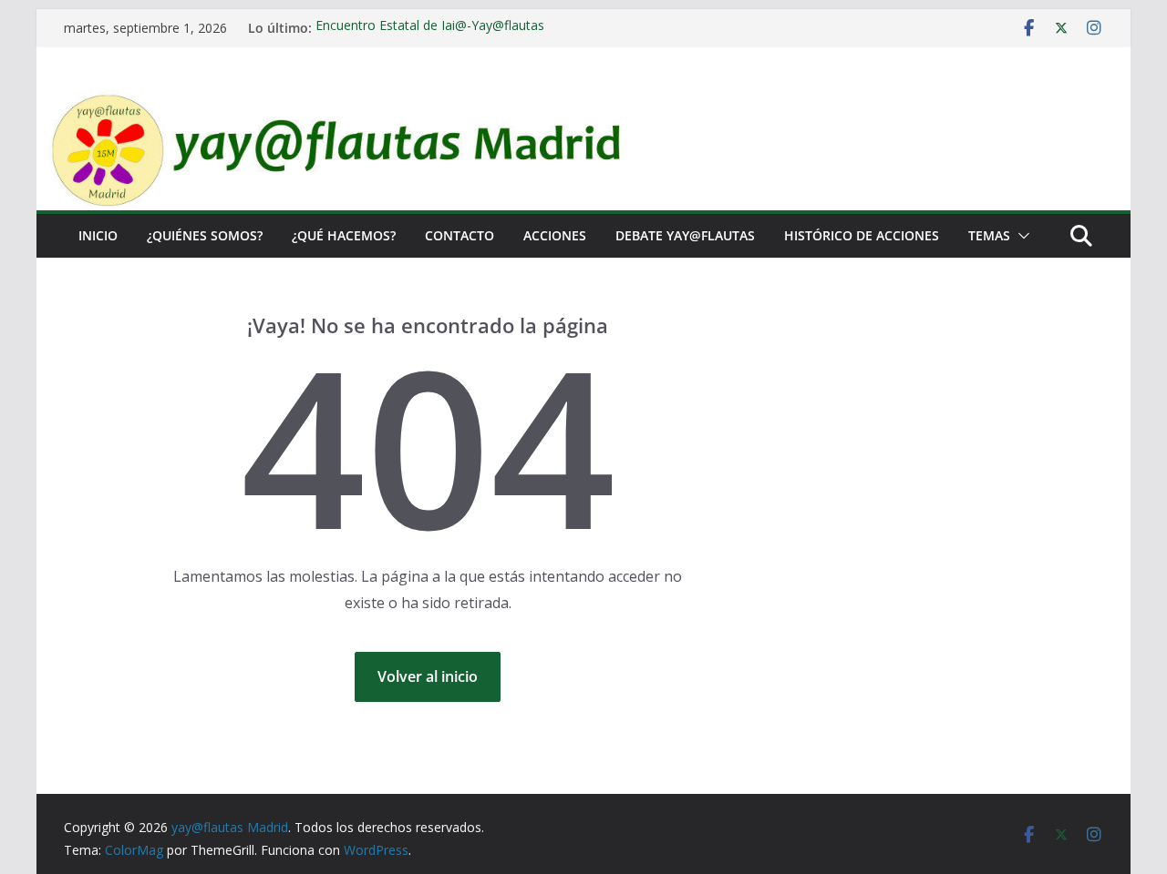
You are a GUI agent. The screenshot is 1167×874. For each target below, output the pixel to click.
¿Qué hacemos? (344, 235)
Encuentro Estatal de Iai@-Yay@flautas (429, 27)
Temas (989, 235)
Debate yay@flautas (685, 235)
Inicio (98, 235)
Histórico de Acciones (861, 235)
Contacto (459, 235)
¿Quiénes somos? (205, 235)
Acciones (554, 235)
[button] (1020, 236)
